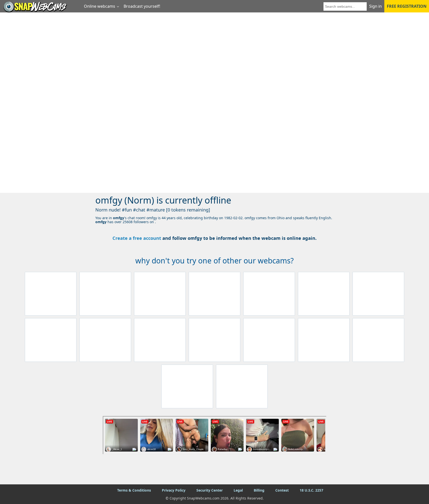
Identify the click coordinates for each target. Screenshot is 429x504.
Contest (282, 490)
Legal (238, 490)
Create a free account (136, 238)
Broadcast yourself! (142, 6)
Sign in (375, 6)
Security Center (209, 490)
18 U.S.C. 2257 (311, 490)
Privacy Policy (173, 490)
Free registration (407, 6)
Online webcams (99, 6)
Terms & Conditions (134, 490)
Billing (259, 490)
